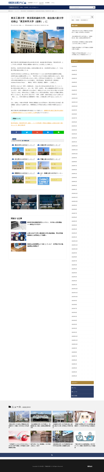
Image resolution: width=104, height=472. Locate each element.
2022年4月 (74, 272)
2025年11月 (75, 102)
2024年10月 (75, 153)
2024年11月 (75, 149)
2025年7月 (74, 118)
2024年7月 (74, 165)
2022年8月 (74, 257)
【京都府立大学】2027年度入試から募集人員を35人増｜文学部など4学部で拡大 (63, 425)
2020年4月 (74, 368)
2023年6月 (74, 217)
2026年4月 (74, 82)
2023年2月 (74, 233)
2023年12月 (75, 193)
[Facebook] (16, 132)
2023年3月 (74, 229)
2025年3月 (74, 134)
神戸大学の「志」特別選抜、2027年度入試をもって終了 (40, 445)
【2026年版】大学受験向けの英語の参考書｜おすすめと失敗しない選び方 (82, 42)
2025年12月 (75, 98)
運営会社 (89, 466)
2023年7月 (74, 213)
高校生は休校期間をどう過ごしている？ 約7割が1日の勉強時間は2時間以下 (45, 245)
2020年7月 (74, 356)
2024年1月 (74, 189)
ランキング (54, 179)
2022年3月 (74, 276)
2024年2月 (74, 185)
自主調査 (47, 2)
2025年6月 (74, 122)
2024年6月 (74, 169)
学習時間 (26, 7)
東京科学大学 (43, 25)
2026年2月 (74, 90)
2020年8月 (74, 352)
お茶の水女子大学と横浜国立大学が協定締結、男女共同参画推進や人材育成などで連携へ (45, 234)
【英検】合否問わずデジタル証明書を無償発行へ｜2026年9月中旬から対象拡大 (85, 425)
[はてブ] (48, 132)
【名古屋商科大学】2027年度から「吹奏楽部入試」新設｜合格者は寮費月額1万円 (82, 37)
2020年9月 (74, 348)
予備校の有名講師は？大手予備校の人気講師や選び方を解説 (82, 48)
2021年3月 (74, 324)
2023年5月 (74, 221)
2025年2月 (74, 137)
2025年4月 (74, 130)
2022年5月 (74, 268)
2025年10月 (75, 106)
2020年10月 (75, 344)
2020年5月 (74, 364)
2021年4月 (74, 320)
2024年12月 (75, 145)
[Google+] (37, 132)
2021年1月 (74, 332)
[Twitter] (27, 132)
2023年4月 (74, 225)
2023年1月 (74, 237)
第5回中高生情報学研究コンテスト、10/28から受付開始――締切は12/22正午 (44, 223)
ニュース (41, 2)
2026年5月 (74, 78)
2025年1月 (74, 141)
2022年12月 (75, 241)
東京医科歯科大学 (30, 25)
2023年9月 (74, 205)
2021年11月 (75, 292)
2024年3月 (74, 181)
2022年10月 (75, 249)
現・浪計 (28, 150)
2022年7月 (74, 260)
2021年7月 (74, 308)
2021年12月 (75, 288)
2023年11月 (75, 197)
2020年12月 (75, 336)
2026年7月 (74, 70)
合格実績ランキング (32, 2)
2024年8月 (74, 161)
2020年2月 (74, 376)
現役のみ (28, 153)
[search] (93, 7)
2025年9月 (74, 110)
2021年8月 (74, 304)
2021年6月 (74, 312)
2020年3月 (74, 372)
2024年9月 (74, 157)
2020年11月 (75, 340)
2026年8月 (74, 66)
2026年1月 (74, 94)
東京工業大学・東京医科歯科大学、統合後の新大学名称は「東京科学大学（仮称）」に (39, 11)
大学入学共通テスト (34, 7)
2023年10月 (75, 201)
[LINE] (58, 132)
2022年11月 (75, 245)
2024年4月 (74, 177)
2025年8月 (74, 114)
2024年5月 (74, 173)
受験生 (21, 7)
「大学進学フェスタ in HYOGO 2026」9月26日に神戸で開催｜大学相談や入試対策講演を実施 (19, 445)
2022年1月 (74, 284)
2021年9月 (74, 300)
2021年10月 (75, 296)
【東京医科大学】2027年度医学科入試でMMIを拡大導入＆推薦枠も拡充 (62, 445)
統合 (48, 25)
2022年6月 (74, 264)
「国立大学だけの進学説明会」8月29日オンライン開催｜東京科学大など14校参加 (85, 445)
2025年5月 (74, 126)
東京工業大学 (37, 25)
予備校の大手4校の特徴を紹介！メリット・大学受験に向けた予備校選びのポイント (82, 53)
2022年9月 (74, 253)
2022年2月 (74, 280)
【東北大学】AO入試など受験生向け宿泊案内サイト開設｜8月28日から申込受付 (82, 31)
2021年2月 (74, 328)
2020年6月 (74, 360)
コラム (52, 2)
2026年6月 (74, 74)
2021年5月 (74, 316)
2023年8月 (74, 209)
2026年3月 (74, 86)
